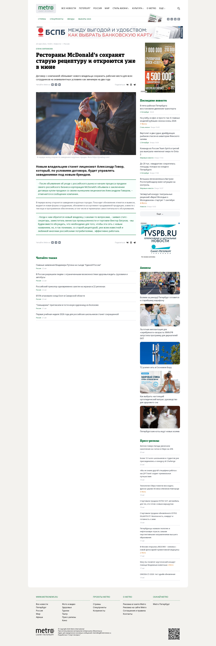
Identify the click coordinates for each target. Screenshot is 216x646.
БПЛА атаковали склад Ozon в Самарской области (60, 295)
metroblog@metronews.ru (102, 633)
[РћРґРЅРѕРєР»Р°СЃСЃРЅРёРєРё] (131, 84)
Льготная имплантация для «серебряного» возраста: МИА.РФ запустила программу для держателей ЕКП (159, 334)
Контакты (127, 613)
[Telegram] (134, 84)
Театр (65, 613)
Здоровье (67, 607)
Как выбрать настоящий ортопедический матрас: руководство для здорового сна (158, 399)
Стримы (42, 19)
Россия (97, 8)
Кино (64, 620)
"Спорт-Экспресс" (74, 635)
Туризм (65, 610)
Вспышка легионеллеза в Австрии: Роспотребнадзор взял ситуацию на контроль (157, 182)
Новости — (59, 44)
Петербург (84, 8)
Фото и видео (68, 604)
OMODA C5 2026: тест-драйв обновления (157, 574)
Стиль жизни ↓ (121, 8)
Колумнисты (99, 610)
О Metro (151, 8)
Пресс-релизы (69, 617)
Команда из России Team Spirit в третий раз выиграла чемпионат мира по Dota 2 (159, 151)
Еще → (160, 213)
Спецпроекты (56, 19)
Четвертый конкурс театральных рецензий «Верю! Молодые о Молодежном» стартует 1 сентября (157, 197)
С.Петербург (144, 112)
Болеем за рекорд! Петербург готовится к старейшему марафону (159, 299)
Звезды (70, 19)
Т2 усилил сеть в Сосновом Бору (156, 367)
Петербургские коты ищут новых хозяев (159, 431)
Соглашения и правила (134, 610)
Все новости (69, 8)
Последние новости (153, 100)
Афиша (39, 617)
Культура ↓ (138, 8)
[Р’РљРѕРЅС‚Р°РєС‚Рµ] (127, 84)
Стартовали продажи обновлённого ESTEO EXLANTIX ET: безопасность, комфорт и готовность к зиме (158, 516)
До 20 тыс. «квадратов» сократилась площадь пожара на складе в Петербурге (157, 166)
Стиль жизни (145, 127)
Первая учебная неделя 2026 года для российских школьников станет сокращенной (77, 314)
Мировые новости (147, 158)
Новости (143, 207)
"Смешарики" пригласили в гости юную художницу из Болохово (67, 305)
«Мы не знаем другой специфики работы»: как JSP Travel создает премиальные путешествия (158, 473)
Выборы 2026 (84, 19)
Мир (107, 8)
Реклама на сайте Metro (134, 607)
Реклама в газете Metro (134, 604)
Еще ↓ (162, 8)
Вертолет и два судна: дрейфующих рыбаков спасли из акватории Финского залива (159, 136)
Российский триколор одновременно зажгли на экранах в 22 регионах (70, 286)
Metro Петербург (161, 604)
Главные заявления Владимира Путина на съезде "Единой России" (68, 265)
